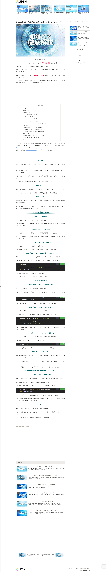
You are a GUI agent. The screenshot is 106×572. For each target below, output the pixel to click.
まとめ (24, 139)
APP (80, 58)
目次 (39, 105)
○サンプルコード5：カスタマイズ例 (32, 137)
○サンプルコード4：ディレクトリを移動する (34, 131)
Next (90, 10)
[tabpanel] (22, 10)
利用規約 (77, 568)
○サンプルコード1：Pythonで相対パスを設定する (35, 123)
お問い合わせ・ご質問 (80, 63)
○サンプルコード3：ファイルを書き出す (33, 129)
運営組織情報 (83, 568)
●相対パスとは (26, 112)
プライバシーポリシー (31, 150)
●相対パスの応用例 (27, 125)
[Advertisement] (40, 93)
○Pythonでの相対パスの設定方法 (31, 121)
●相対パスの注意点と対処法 (29, 133)
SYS (80, 60)
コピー (58, 263)
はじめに (25, 108)
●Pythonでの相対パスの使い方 (30, 114)
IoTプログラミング (21, 426)
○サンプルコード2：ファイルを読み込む (33, 127)
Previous (15, 10)
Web (80, 52)
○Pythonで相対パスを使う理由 (31, 118)
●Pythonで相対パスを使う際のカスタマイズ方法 (33, 135)
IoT (80, 55)
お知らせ (88, 568)
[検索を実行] (89, 21)
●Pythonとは (26, 110)
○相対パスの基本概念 (29, 116)
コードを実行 (62, 263)
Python (27, 426)
